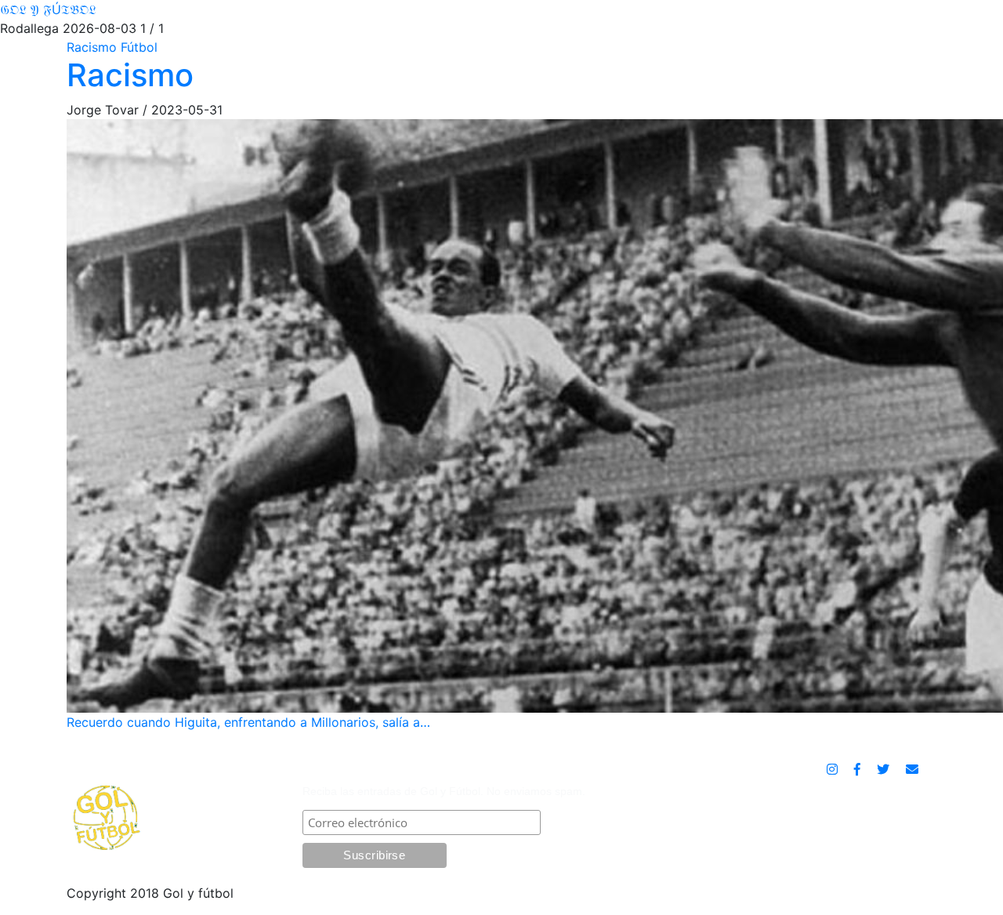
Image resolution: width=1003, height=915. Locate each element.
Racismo (130, 75)
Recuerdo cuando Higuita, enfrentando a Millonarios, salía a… (248, 722)
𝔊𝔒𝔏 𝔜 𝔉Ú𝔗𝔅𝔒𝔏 (48, 9)
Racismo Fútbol (112, 47)
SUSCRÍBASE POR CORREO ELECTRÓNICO (437, 771)
